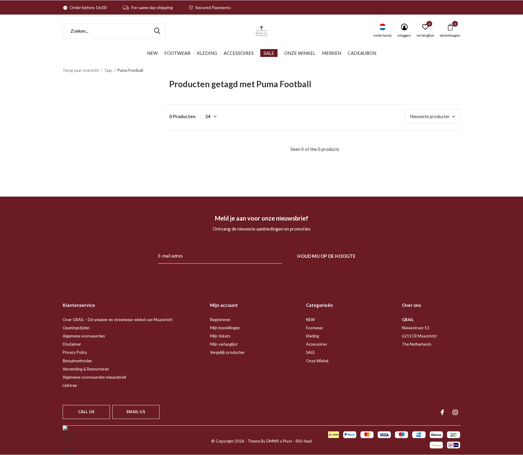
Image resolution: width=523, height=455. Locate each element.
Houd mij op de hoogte (326, 256)
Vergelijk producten (227, 352)
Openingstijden (76, 327)
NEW (152, 53)
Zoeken (157, 30)
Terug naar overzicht (81, 70)
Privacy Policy (75, 352)
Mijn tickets (220, 336)
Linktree (70, 385)
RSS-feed (304, 441)
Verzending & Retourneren (86, 369)
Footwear (177, 53)
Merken (331, 53)
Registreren (220, 319)
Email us (136, 411)
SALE (269, 53)
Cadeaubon (362, 53)
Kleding (207, 53)
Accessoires (239, 53)
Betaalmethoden (77, 360)
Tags (108, 70)
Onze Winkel (299, 53)
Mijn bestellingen (225, 327)
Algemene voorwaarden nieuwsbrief (94, 377)
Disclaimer (72, 344)
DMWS (272, 441)
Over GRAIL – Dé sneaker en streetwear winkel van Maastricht (118, 319)
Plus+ (287, 441)
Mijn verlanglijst (224, 344)
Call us (86, 411)
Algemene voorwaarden (84, 336)
